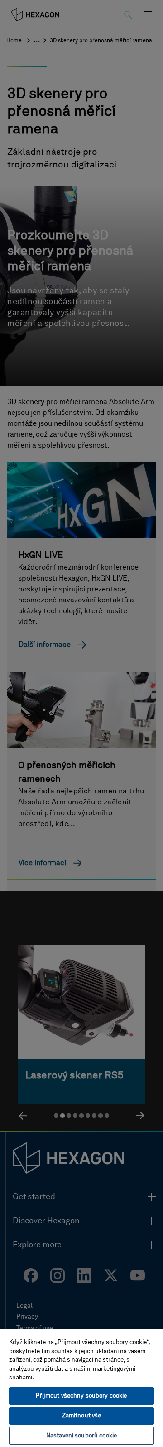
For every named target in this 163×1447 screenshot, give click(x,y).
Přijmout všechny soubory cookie (81, 1396)
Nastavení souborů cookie (81, 1436)
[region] (81, 1387)
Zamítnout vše (81, 1416)
